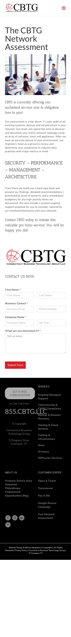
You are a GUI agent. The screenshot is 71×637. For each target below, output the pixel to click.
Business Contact (16, 303)
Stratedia (36, 547)
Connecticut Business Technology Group (46, 550)
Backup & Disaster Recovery (49, 417)
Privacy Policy (21, 550)
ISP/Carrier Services (50, 458)
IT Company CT (35, 553)
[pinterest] (8, 524)
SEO (27, 547)
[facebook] (8, 517)
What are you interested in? (23, 331)
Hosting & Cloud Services (48, 427)
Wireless (43, 452)
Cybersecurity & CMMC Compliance (49, 407)
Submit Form (15, 365)
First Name (12, 290)
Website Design (16, 547)
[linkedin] (21, 517)
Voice (41, 445)
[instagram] (15, 517)
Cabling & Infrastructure (46, 437)
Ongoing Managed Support (49, 396)
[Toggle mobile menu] (64, 8)
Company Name (15, 317)
